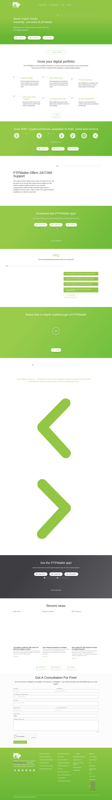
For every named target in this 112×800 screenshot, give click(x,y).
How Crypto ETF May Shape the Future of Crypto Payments (84, 648)
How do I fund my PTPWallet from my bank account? (80, 279)
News (63, 4)
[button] (81, 274)
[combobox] (56, 715)
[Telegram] (18, 770)
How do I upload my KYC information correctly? (79, 284)
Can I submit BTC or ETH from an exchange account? (80, 273)
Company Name (16, 707)
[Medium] (34, 770)
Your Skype (15, 700)
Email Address (60, 688)
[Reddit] (30, 770)
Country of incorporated (62, 707)
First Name (15, 688)
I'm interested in (16, 713)
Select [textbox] (15, 715)
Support (69, 4)
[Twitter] (15, 770)
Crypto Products (43, 4)
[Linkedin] (22, 770)
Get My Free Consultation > (20, 742)
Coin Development (54, 4)
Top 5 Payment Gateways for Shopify (55, 647)
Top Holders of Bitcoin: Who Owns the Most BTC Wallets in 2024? (25, 648)
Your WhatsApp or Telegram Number (20, 694)
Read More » (16, 656)
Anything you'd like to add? (18, 719)
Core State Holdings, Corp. (19, 762)
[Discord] (26, 770)
